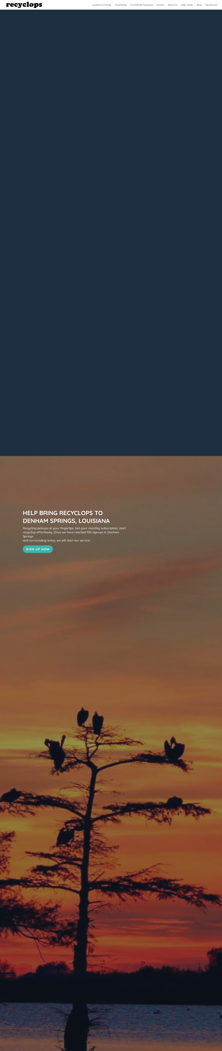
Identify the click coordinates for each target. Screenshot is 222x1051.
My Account (211, 5)
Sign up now (38, 549)
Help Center (187, 5)
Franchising (120, 5)
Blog (199, 5)
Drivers (160, 5)
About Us (172, 5)
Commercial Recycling (141, 5)
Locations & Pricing (101, 5)
